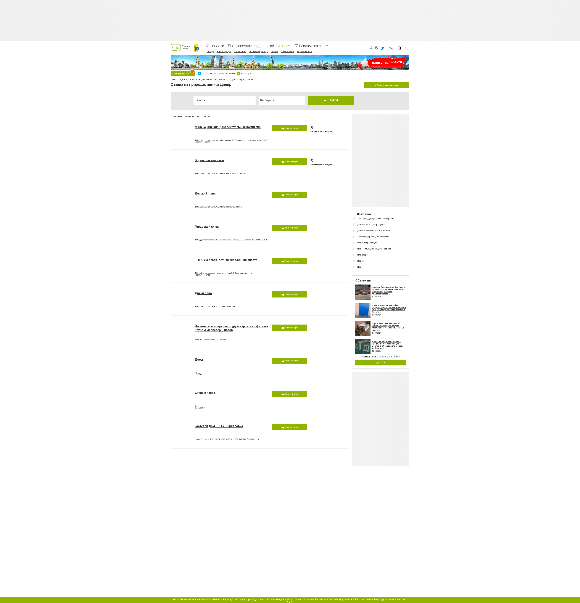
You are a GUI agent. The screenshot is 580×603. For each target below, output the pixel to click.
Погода (210, 51)
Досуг (286, 46)
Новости (217, 46)
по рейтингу (190, 116)
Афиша (274, 51)
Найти (332, 100)
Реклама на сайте (313, 46)
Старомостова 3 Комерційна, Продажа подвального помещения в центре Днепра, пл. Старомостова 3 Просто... (389, 308)
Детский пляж (205, 193)
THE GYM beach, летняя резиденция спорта (226, 260)
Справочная (240, 51)
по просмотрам (203, 116)
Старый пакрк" (205, 393)
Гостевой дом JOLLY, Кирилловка (219, 426)
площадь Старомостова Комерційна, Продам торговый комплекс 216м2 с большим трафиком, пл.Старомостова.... (389, 290)
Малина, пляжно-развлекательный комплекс (228, 127)
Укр (391, 48)
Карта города (224, 51)
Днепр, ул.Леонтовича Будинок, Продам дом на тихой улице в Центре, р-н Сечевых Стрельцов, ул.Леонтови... (387, 345)
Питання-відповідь (258, 51)
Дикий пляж (203, 293)
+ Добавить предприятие (386, 85)
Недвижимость (304, 51)
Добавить (380, 362)
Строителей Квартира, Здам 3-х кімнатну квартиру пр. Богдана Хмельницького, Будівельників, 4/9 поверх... (388, 326)
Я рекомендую (291, 128)
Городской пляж (207, 226)
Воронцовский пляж (209, 160)
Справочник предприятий (253, 46)
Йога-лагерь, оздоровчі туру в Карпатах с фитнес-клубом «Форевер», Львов (231, 328)
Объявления (287, 51)
